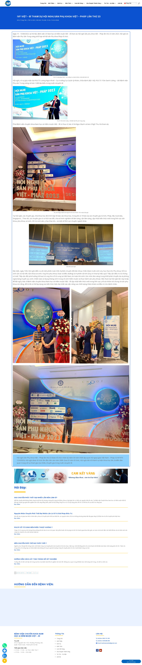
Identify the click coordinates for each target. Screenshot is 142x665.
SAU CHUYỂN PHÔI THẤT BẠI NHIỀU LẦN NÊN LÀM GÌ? (35, 497)
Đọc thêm (17, 504)
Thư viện (44, 20)
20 (30, 573)
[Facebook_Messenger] (4, 650)
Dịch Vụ (59, 3)
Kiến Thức (68, 3)
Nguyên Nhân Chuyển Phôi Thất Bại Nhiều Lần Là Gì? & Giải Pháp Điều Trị (43, 513)
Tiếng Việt (128, 3)
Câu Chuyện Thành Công (93, 3)
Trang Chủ (43, 3)
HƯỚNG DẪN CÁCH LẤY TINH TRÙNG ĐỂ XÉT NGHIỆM (35, 559)
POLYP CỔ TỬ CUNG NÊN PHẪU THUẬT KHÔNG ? (33, 527)
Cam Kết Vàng (79, 3)
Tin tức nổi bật (55, 20)
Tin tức (49, 20)
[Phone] (4, 645)
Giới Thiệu (51, 3)
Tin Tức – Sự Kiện (109, 3)
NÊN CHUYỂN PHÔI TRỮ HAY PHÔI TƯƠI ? (30, 543)
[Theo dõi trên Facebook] (97, 650)
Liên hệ (120, 3)
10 (27, 573)
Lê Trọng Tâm (23, 20)
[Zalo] (4, 655)
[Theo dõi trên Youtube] (100, 650)
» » (37, 573)
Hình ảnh (38, 20)
